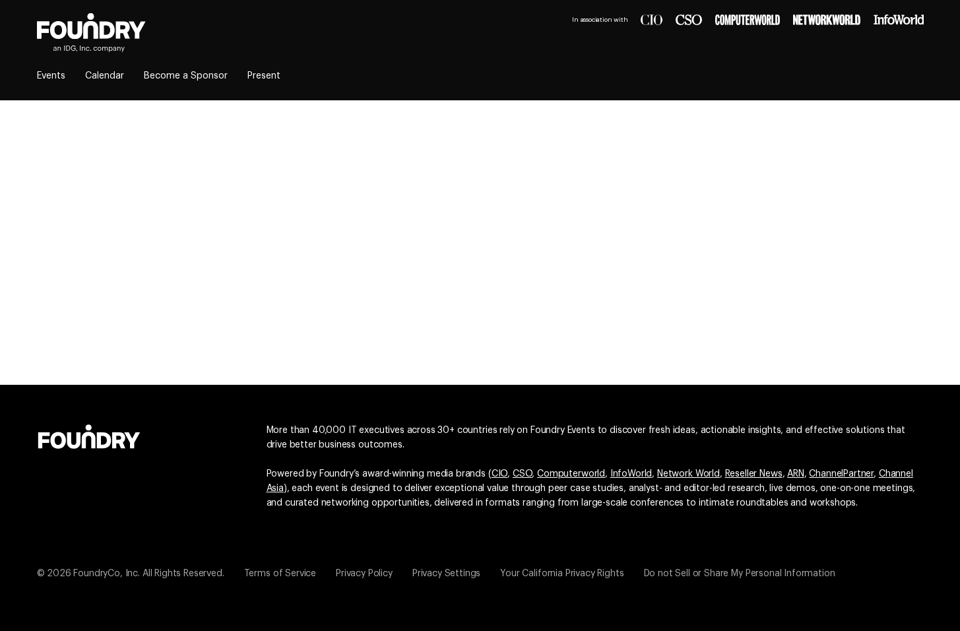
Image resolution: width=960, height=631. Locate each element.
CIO (500, 474)
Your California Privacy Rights (562, 573)
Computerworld (571, 474)
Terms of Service (280, 573)
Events (51, 76)
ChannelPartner (841, 474)
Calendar (104, 76)
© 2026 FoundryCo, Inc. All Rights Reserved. (130, 573)
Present (263, 76)
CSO (522, 474)
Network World (688, 474)
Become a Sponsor (186, 76)
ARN (795, 474)
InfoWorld (631, 474)
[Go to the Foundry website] (89, 435)
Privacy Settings (446, 573)
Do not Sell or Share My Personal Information (739, 573)
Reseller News (754, 474)
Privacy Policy (364, 573)
